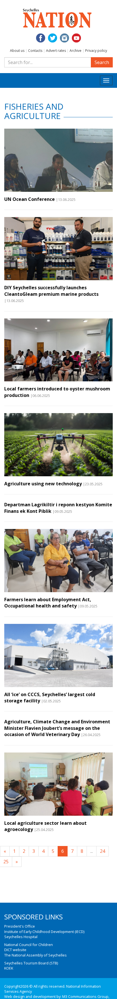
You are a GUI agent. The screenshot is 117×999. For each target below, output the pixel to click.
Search (102, 62)
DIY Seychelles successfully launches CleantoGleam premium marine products (51, 290)
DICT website (15, 949)
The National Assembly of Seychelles (35, 955)
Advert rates (56, 50)
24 (102, 851)
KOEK (8, 968)
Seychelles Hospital (20, 936)
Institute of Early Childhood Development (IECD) (44, 931)
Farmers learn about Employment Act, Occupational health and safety (47, 602)
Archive (76, 50)
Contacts (35, 50)
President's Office (19, 926)
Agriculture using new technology (43, 484)
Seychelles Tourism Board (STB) (31, 963)
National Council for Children (28, 944)
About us (17, 50)
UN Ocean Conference (29, 199)
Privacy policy (96, 50)
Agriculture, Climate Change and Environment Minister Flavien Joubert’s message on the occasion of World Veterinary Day (57, 728)
